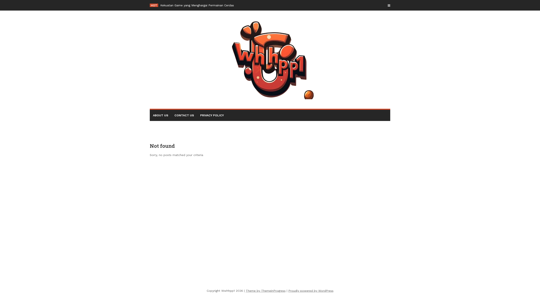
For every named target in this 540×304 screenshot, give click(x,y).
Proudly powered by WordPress (310, 290)
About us (160, 115)
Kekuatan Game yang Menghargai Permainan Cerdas (197, 5)
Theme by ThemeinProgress (266, 290)
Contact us (184, 115)
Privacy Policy (212, 115)
